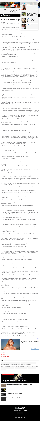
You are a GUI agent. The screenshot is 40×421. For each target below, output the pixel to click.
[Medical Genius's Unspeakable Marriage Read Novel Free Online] (3, 385)
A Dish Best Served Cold (16, 362)
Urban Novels (3, 369)
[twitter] (20, 413)
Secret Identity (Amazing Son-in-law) (31, 366)
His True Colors (23, 362)
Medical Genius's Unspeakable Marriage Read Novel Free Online (19, 384)
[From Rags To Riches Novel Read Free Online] (3, 399)
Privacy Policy (19, 419)
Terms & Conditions (12, 419)
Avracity (24, 417)
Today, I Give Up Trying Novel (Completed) (14, 393)
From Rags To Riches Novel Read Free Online (15, 397)
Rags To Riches (14, 366)
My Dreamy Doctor (27, 364)
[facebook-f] (18, 413)
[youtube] (22, 413)
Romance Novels (21, 366)
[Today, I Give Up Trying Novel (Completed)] (3, 394)
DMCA (29, 419)
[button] (1, 15)
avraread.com (24, 410)
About (7, 419)
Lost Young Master (14, 364)
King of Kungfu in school (5, 364)
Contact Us (25, 419)
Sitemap (32, 419)
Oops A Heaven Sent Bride (5, 366)
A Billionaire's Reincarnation (6, 362)
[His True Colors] (3, 390)
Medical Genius (20, 364)
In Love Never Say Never (32, 362)
